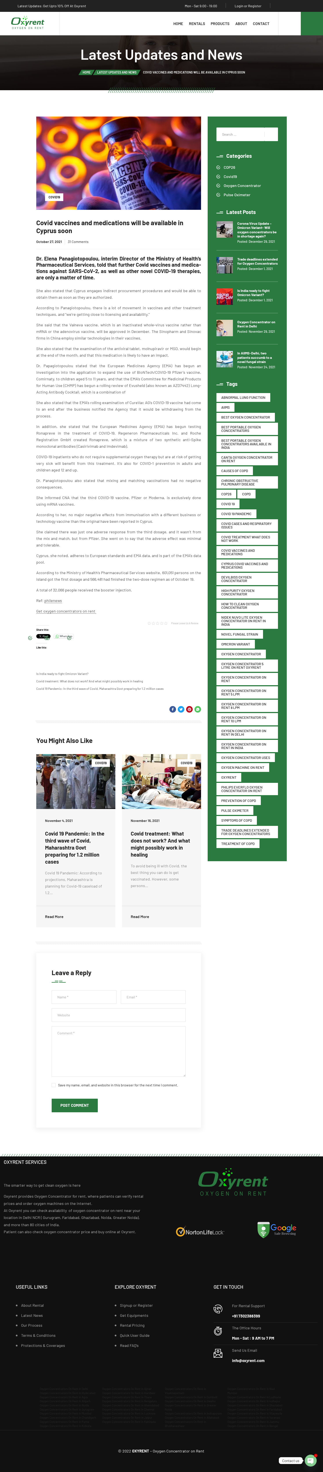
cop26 (226, 494)
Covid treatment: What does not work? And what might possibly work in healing (89, 681)
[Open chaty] (311, 1461)
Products (220, 23)
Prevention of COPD (238, 800)
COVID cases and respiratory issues (246, 525)
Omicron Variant (235, 644)
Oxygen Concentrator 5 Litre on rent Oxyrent (242, 665)
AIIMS (225, 407)
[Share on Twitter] (181, 709)
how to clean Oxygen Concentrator (240, 605)
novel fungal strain (239, 634)
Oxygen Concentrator (242, 185)
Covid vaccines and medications (238, 552)
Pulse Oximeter (237, 194)
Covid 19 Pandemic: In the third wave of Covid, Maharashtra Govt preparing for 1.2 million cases (100, 688)
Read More (54, 916)
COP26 (229, 167)
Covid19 (54, 197)
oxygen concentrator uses (245, 757)
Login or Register (248, 6)
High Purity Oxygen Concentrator (237, 592)
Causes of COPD (234, 471)
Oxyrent (228, 777)
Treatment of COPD (238, 843)
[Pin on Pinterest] (189, 709)
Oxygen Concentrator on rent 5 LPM (243, 692)
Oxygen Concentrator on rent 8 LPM (243, 706)
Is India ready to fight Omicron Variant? (62, 674)
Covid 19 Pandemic (236, 514)
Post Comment (74, 1105)
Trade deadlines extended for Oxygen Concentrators (245, 832)
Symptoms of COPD (236, 820)
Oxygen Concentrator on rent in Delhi (243, 732)
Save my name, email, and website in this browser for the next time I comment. (118, 1085)
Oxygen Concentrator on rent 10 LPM (243, 719)
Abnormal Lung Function (243, 397)
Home (178, 23)
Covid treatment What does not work (245, 539)
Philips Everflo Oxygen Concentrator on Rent (242, 789)
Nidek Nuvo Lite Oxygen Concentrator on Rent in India (243, 620)
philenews (53, 600)
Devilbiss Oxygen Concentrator (236, 579)
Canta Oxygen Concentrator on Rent (246, 459)
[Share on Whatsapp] (198, 709)
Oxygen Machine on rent (242, 767)
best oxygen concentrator (245, 417)
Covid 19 (228, 504)
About (241, 23)
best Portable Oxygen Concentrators (241, 429)
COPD (246, 494)
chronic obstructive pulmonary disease (239, 482)
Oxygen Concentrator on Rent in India (243, 746)
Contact (261, 23)
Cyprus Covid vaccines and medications (244, 565)
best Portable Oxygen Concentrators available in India (246, 443)
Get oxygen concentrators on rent (66, 611)
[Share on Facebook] (173, 709)
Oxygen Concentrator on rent (243, 679)
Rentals (197, 23)
